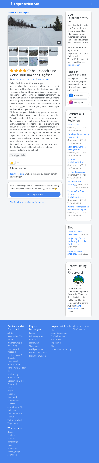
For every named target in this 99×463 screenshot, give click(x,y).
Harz (9, 371)
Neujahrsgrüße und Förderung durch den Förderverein (77, 241)
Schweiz (11, 403)
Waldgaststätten (36, 349)
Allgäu (10, 333)
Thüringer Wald (14, 420)
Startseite (11, 12)
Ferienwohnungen (37, 355)
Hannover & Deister (16, 367)
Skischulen (34, 342)
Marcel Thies (43, 79)
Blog (70, 227)
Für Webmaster (58, 336)
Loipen (32, 333)
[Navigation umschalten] (88, 4)
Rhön (9, 387)
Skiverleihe (34, 346)
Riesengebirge (13, 451)
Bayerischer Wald (15, 336)
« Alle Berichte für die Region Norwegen (26, 202)
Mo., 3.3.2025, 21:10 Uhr (23, 79)
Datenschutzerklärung (61, 349)
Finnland (11, 435)
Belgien (10, 432)
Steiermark (12, 410)
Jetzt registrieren (35, 194)
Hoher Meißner (14, 377)
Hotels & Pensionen (38, 352)
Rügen (10, 390)
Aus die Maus (73, 124)
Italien (10, 445)
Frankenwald (13, 361)
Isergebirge (12, 441)
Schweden (12, 454)
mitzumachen (73, 65)
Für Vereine (56, 339)
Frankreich (12, 438)
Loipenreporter (36, 336)
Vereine (32, 339)
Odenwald (12, 384)
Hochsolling (12, 374)
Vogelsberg (12, 423)
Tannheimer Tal (14, 413)
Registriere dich (17, 174)
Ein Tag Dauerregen (76, 172)
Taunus (10, 416)
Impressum (56, 342)
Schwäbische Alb (15, 407)
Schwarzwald (13, 400)
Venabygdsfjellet (18, 155)
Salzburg (11, 394)
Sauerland (12, 397)
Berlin (10, 339)
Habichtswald (13, 364)
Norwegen (24, 12)
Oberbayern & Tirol (16, 381)
